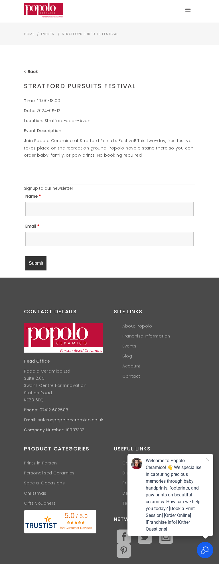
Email (32, 226)
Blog (127, 356)
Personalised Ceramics (49, 473)
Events (47, 34)
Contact (131, 376)
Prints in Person (40, 463)
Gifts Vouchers (40, 503)
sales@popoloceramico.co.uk (71, 420)
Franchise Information (146, 336)
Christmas (35, 493)
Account (131, 366)
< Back (31, 71)
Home (29, 34)
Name (33, 196)
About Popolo (137, 326)
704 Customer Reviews (76, 527)
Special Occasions (44, 483)
